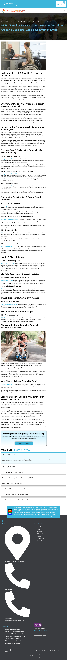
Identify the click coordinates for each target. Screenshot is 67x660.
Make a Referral (61, 5)
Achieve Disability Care (7, 384)
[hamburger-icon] (64, 10)
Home (2, 21)
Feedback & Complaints (40, 635)
